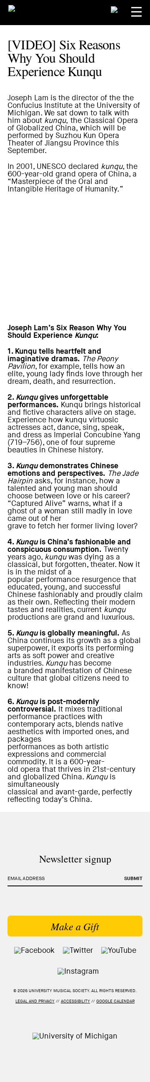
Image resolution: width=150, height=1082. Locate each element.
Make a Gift (75, 926)
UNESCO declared (68, 166)
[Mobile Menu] (136, 12)
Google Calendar (115, 1001)
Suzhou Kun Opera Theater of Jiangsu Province (63, 139)
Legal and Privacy (35, 1001)
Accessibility (75, 1001)
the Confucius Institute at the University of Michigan (74, 105)
